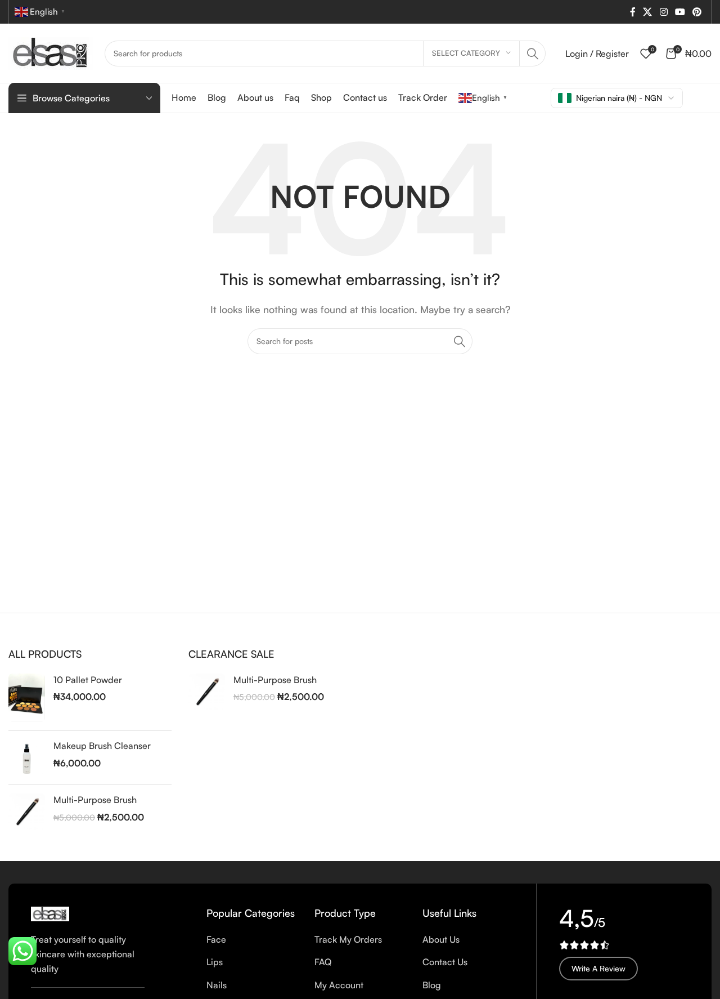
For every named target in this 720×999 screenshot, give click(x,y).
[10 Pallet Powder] (26, 698)
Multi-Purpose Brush (95, 799)
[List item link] (252, 940)
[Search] (533, 53)
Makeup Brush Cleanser (102, 745)
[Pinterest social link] (697, 11)
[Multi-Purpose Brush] (26, 811)
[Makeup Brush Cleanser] (26, 757)
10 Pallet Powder (87, 679)
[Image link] (50, 912)
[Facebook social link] (632, 11)
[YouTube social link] (679, 11)
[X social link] (648, 11)
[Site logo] (50, 51)
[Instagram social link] (663, 11)
